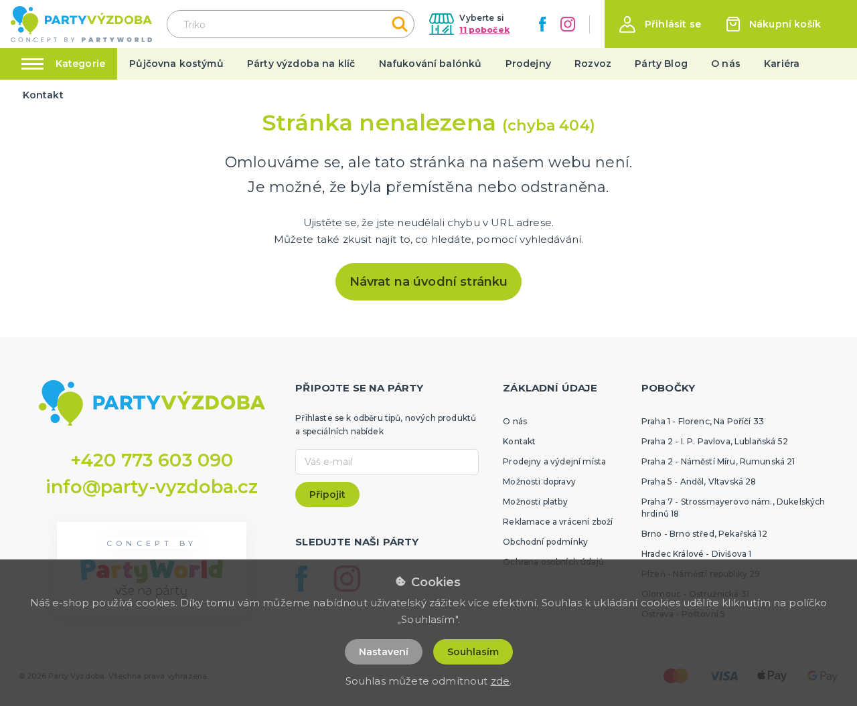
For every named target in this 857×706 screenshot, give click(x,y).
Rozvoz (592, 64)
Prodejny (528, 64)
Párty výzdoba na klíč (301, 64)
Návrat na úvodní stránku (428, 281)
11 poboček (484, 30)
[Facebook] (542, 24)
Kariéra (781, 64)
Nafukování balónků (430, 64)
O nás (726, 64)
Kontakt (43, 95)
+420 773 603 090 (152, 460)
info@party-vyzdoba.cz (152, 487)
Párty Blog (661, 64)
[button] (660, 24)
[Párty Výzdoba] (81, 24)
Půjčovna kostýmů (176, 64)
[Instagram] (567, 24)
